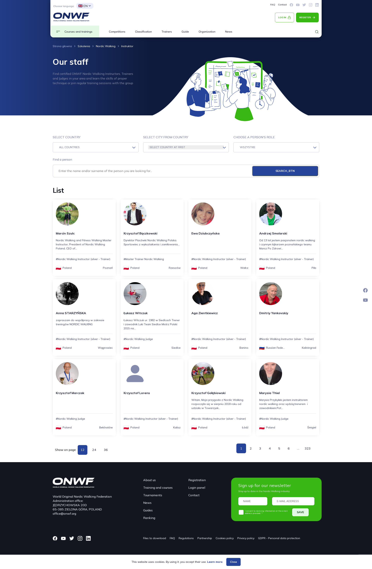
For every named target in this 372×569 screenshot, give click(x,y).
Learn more (214, 562)
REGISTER (305, 17)
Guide (185, 31)
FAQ (272, 4)
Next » (314, 448)
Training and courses (158, 487)
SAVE (300, 512)
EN (85, 6)
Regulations (186, 538)
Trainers (167, 31)
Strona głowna (62, 46)
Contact (282, 4)
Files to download (154, 538)
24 (94, 450)
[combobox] (96, 147)
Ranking (149, 518)
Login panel (196, 487)
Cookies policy (225, 538)
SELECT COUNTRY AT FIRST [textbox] (167, 147)
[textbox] (96, 147)
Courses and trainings (78, 31)
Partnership (204, 538)
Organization (207, 31)
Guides (148, 510)
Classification (143, 31)
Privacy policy (245, 538)
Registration (197, 480)
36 (106, 450)
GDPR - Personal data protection (279, 538)
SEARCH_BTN (285, 171)
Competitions (117, 31)
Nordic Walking (105, 46)
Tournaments (152, 495)
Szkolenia (84, 46)
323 (308, 448)
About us (149, 480)
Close (233, 561)
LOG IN (282, 17)
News (228, 31)
